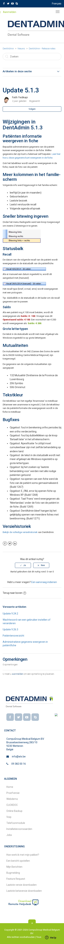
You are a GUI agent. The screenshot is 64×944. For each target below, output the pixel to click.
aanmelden (17, 674)
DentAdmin (8, 48)
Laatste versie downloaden (21, 884)
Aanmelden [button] (9, 12)
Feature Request (15, 878)
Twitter (10, 543)
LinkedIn (15, 543)
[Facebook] (10, 717)
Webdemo (12, 799)
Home (9, 786)
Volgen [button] (32, 109)
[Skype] (35, 717)
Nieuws (21, 48)
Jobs (9, 835)
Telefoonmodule (15, 823)
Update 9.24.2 (10, 613)
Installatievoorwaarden (19, 829)
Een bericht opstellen (18, 860)
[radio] (23, 565)
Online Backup (14, 811)
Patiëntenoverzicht (13, 635)
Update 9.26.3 (10, 629)
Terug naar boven (12, 592)
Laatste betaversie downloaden (24, 890)
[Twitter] (18, 717)
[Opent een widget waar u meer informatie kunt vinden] (50, 937)
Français (56, 3)
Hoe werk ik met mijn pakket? (22, 854)
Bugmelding (13, 872)
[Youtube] (27, 717)
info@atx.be (19, 756)
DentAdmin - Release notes (42, 48)
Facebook (5, 543)
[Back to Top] (32, 923)
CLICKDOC (12, 805)
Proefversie (13, 792)
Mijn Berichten (14, 866)
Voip (8, 817)
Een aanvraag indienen (44, 582)
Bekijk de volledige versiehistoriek (20, 532)
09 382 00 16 (18, 763)
